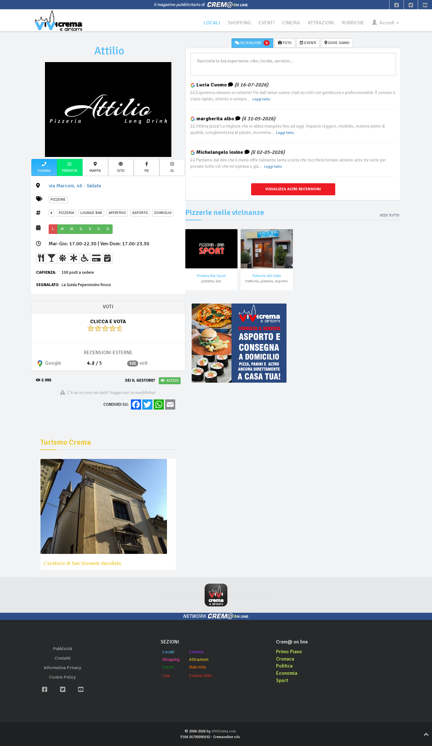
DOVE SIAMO (338, 43)
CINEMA (291, 23)
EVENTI (267, 23)
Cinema (196, 652)
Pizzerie (58, 199)
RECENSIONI (253, 43)
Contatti (63, 658)
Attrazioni (198, 659)
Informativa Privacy (62, 667)
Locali (168, 652)
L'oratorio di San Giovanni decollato (82, 563)
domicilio (163, 212)
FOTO (287, 43)
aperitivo (117, 212)
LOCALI (212, 23)
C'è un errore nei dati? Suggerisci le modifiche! (110, 392)
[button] (44, 167)
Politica (284, 666)
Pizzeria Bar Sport (211, 275)
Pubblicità (62, 648)
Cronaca (285, 659)
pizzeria (66, 212)
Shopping (171, 659)
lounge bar (91, 212)
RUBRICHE (353, 23)
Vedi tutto (389, 215)
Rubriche (197, 667)
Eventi (168, 667)
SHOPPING (239, 23)
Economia (286, 673)
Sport (282, 680)
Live (166, 675)
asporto (140, 212)
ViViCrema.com (224, 731)
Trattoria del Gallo (266, 275)
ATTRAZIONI (321, 23)
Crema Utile (200, 675)
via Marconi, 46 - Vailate (75, 186)
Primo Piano (289, 652)
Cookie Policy (62, 677)
